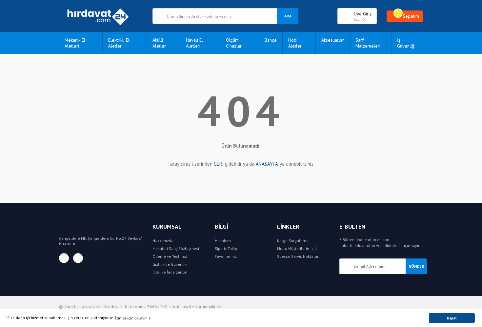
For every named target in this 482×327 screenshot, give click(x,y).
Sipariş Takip (226, 248)
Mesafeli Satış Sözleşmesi (175, 248)
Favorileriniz (226, 256)
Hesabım (223, 240)
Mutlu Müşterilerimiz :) (297, 248)
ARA (287, 15)
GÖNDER (416, 266)
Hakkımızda (162, 240)
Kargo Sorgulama (293, 240)
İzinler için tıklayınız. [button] (133, 318)
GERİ (219, 164)
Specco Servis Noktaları (298, 256)
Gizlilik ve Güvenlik (169, 264)
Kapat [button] (452, 318)
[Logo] (101, 16)
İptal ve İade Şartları (170, 272)
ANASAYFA (267, 164)
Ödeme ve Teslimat (170, 256)
